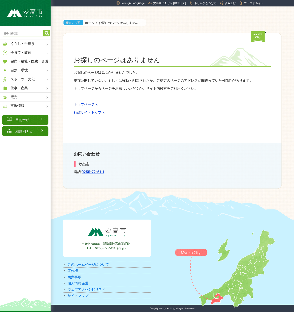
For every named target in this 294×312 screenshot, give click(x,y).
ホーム (89, 23)
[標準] (177, 3)
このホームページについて (88, 264)
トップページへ (86, 104)
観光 (14, 97)
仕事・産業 (19, 88)
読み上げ (230, 3)
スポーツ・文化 (23, 79)
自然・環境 (19, 70)
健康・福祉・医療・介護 (29, 61)
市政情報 (17, 105)
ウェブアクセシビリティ (86, 289)
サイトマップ (78, 295)
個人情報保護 (78, 283)
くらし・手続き (23, 43)
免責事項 (74, 277)
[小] (170, 3)
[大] (183, 3)
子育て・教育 (21, 52)
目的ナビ (22, 120)
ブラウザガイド (254, 3)
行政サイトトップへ (89, 112)
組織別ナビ (24, 131)
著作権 (73, 270)
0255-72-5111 (93, 172)
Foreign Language (133, 3)
